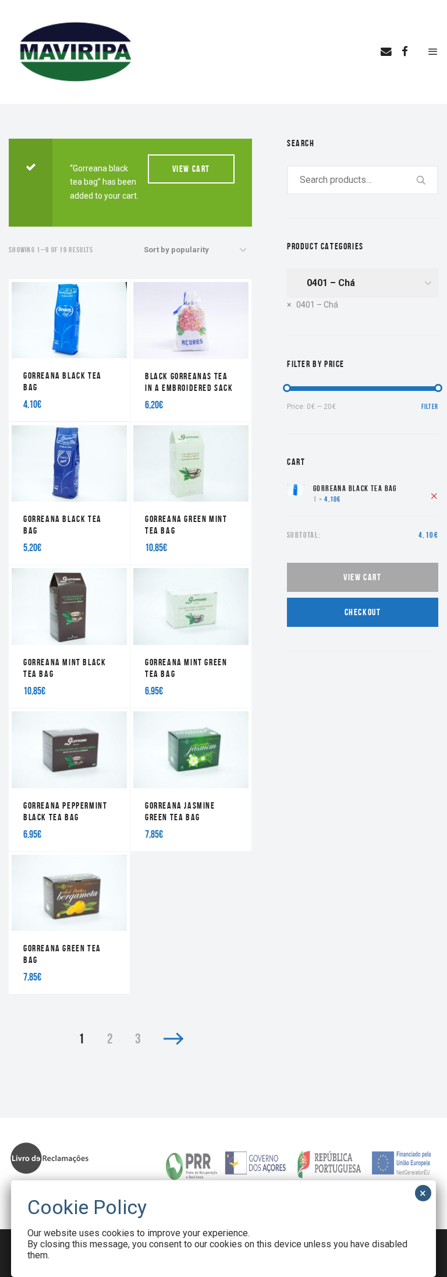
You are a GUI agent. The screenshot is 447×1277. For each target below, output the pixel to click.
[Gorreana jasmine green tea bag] (190, 779)
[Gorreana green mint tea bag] (190, 493)
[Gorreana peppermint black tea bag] (69, 779)
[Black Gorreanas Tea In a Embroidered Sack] (190, 350)
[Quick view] (34, 375)
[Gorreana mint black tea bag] (69, 636)
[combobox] (312, 304)
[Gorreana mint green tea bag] (190, 636)
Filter (429, 406)
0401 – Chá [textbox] (312, 304)
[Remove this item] (434, 495)
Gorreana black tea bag (356, 488)
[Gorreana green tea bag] (69, 923)
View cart (191, 169)
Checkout (363, 612)
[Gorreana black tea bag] (69, 350)
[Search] (421, 180)
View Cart (362, 577)
